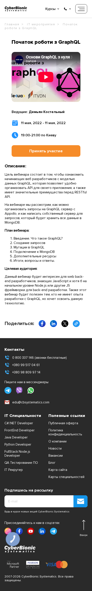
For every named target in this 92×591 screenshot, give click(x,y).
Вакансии (55, 456)
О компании (57, 441)
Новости (55, 448)
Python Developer (17, 444)
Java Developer (16, 437)
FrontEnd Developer (19, 430)
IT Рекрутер (13, 470)
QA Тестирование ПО (21, 463)
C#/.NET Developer (18, 423)
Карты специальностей (66, 477)
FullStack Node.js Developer (17, 454)
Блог (51, 463)
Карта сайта (57, 470)
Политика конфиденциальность (65, 432)
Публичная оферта (63, 423)
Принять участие (46, 151)
